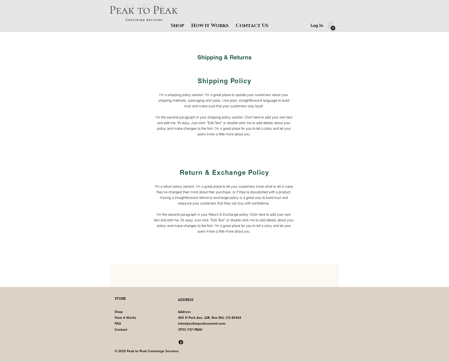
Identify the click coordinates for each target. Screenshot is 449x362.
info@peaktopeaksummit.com (201, 323)
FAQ (118, 323)
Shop (119, 312)
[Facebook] (181, 342)
